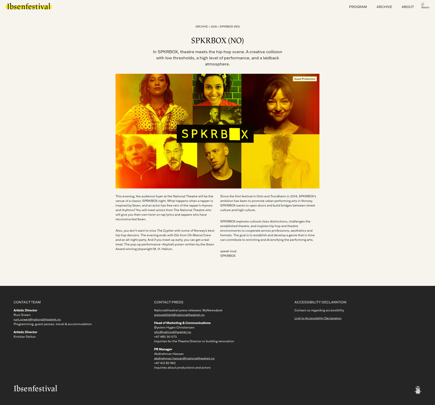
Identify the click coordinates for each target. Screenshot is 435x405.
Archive (201, 26)
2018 (214, 26)
